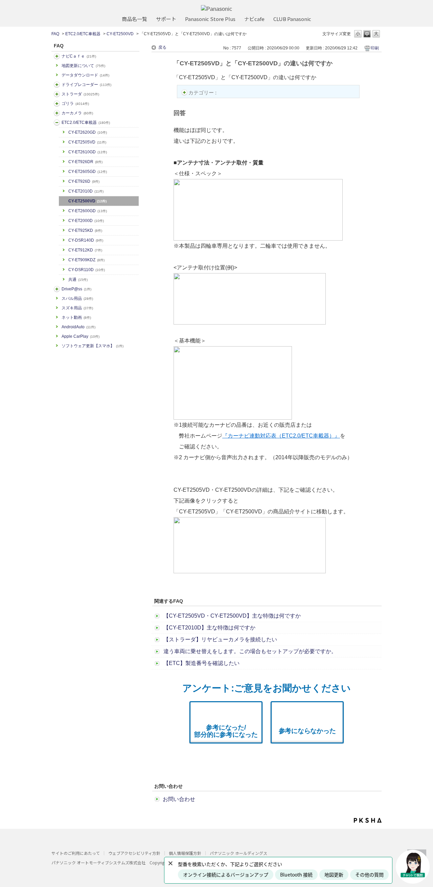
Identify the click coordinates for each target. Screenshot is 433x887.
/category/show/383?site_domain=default (57, 104)
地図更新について (83, 65)
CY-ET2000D (86, 220)
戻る (162, 47)
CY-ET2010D (86, 191)
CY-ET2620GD (87, 132)
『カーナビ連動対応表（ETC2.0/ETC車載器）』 (281, 436)
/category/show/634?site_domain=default (57, 85)
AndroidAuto (78, 327)
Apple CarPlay (80, 336)
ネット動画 (76, 317)
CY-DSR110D (86, 269)
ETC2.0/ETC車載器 (82, 33)
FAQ (55, 33)
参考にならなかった (307, 730)
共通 (78, 279)
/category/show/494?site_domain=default (57, 113)
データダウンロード (85, 75)
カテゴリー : (203, 92)
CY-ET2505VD (87, 142)
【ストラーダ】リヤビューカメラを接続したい (220, 639)
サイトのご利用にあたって (75, 853)
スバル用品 (77, 298)
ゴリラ (75, 103)
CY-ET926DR (85, 161)
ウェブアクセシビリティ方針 (134, 853)
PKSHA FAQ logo (368, 820)
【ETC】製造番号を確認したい (201, 663)
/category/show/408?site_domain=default (57, 56)
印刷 (375, 48)
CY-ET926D (83, 181)
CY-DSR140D (85, 240)
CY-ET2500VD (120, 33)
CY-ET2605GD (87, 171)
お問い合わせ (179, 799)
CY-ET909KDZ (86, 260)
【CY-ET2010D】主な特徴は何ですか (209, 627)
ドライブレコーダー (86, 84)
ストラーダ (80, 94)
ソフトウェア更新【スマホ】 (92, 345)
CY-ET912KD (85, 250)
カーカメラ (77, 113)
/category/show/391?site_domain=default (57, 94)
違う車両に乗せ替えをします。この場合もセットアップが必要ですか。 (250, 651)
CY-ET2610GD (87, 152)
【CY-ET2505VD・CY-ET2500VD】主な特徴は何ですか (232, 616)
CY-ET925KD (85, 230)
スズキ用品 (77, 308)
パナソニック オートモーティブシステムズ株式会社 (98, 862)
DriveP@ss (76, 289)
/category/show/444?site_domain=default (57, 122)
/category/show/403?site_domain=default (57, 289)
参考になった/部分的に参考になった (226, 731)
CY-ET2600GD (87, 210)
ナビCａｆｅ (79, 56)
